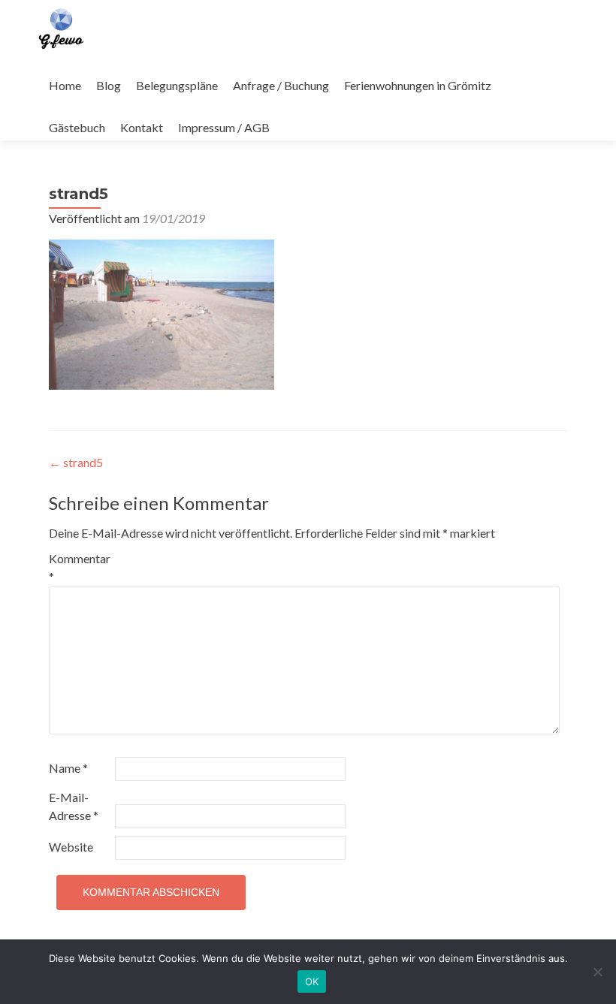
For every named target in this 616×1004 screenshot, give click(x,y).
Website (71, 847)
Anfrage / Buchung (281, 85)
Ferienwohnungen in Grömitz (417, 85)
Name (68, 768)
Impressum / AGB (224, 127)
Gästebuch (77, 127)
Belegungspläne (177, 85)
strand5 (76, 462)
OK (312, 981)
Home (65, 85)
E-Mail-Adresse (73, 806)
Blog (108, 85)
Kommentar (79, 567)
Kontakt (141, 127)
